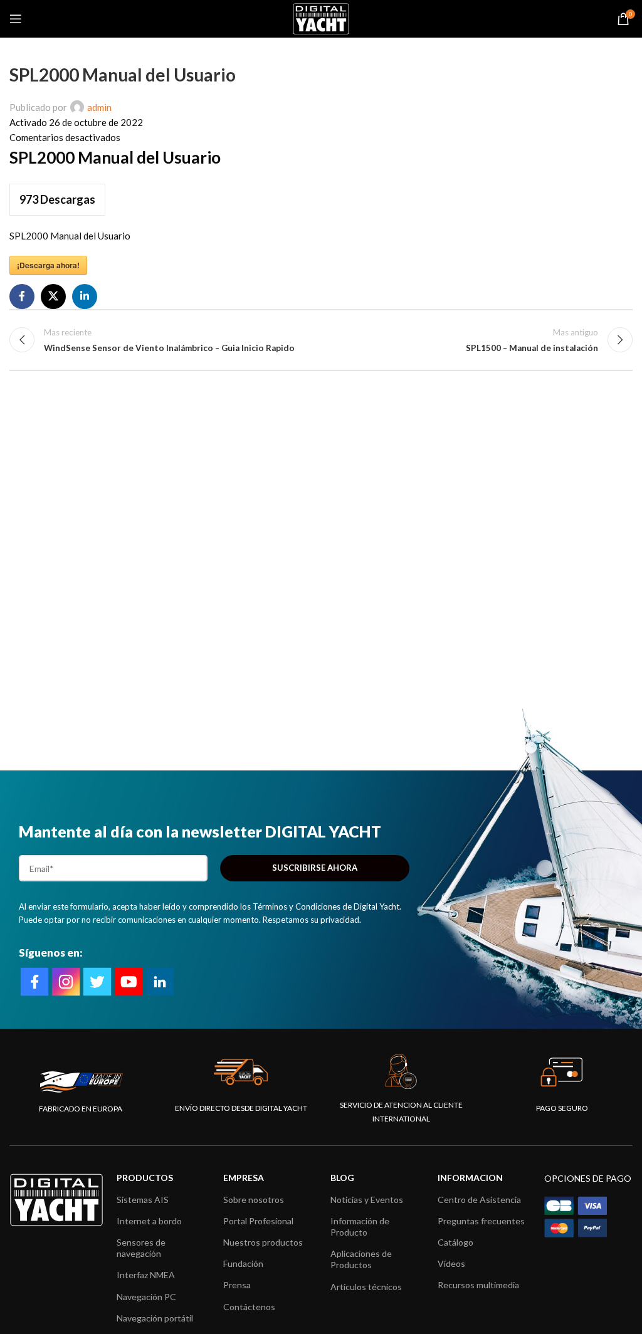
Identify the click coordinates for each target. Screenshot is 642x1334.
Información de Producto (359, 1226)
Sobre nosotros (253, 1199)
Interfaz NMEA (146, 1274)
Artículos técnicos (366, 1286)
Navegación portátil (155, 1318)
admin (99, 107)
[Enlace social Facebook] (21, 296)
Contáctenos (249, 1306)
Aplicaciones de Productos (361, 1259)
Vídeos (451, 1263)
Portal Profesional (258, 1221)
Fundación (243, 1263)
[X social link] (53, 296)
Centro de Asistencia (479, 1199)
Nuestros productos (263, 1242)
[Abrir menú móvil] (15, 18)
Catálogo (455, 1242)
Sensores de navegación (141, 1248)
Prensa (237, 1284)
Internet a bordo (149, 1221)
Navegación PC (146, 1296)
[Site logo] (321, 17)
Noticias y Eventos (366, 1199)
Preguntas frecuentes (481, 1221)
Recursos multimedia (478, 1284)
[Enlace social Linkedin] (84, 296)
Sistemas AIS (143, 1199)
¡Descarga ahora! (48, 265)
